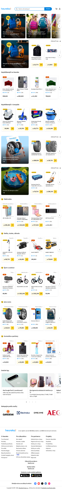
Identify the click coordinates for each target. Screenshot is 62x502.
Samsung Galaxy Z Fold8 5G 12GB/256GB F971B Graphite (22, 218)
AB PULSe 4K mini (50, 218)
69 (51, 324)
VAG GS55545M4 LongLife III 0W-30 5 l (50, 321)
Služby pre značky (35, 448)
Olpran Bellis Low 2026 (22, 286)
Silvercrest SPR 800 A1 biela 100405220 (8, 122)
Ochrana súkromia (20, 451)
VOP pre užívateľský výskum (23, 457)
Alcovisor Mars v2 (35, 321)
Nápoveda (33, 457)
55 (51, 221)
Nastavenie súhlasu (21, 448)
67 (8, 290)
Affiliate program (35, 453)
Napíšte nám (31, 463)
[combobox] (29, 9)
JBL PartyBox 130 (7, 218)
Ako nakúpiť (19, 439)
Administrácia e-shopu (36, 439)
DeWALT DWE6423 (50, 252)
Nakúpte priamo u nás (21, 446)
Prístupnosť (4, 457)
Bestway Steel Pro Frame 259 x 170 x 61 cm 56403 (37, 185)
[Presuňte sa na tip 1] (26, 402)
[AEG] (53, 412)
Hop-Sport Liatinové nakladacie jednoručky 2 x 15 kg (51, 287)
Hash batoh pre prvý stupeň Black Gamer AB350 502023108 (36, 58)
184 (37, 92)
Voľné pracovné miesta (7, 446)
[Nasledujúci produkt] (59, 55)
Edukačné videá (35, 455)
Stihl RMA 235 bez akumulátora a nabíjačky (50, 185)
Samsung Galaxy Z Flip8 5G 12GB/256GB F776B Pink (36, 218)
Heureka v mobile (20, 441)
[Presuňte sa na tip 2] (29, 402)
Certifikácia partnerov (51, 446)
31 (8, 256)
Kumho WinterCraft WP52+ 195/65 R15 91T (8, 321)
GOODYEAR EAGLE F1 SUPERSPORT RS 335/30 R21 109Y (37, 154)
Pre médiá (3, 448)
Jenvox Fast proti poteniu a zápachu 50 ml (51, 356)
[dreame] (38, 412)
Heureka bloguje (5, 451)
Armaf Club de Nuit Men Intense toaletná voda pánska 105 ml (22, 356)
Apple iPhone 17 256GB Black (22, 90)
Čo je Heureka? (5, 439)
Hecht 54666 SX (35, 252)
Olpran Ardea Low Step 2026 (36, 287)
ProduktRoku (49, 444)
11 (36, 221)
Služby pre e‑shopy (36, 444)
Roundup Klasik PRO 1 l (36, 89)
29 (22, 92)
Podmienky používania (6, 444)
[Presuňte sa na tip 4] (35, 402)
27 (22, 324)
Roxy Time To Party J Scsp (51, 58)
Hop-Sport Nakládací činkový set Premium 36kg (8, 287)
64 (51, 256)
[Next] (59, 26)
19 (22, 221)
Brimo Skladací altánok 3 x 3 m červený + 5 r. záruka (8, 90)
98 (36, 358)
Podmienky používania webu (48, 488)
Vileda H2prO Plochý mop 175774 (36, 122)
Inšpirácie (48, 448)
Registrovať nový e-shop (37, 441)
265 (37, 324)
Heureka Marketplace (36, 446)
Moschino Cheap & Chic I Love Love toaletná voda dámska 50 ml (36, 356)
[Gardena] (8, 412)
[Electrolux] (23, 412)
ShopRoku (48, 441)
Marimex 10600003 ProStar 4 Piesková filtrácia (50, 122)
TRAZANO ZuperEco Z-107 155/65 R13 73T (51, 154)
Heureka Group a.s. (23, 488)
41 (8, 358)
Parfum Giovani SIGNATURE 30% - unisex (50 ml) (7, 356)
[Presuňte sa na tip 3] (32, 402)
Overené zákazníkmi (51, 439)
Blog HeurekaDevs (6, 453)
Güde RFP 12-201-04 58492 (7, 253)
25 (8, 125)
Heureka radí (19, 444)
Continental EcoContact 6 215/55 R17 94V (22, 321)
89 (51, 358)
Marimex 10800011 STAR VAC (21, 122)
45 (36, 125)
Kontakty (3, 441)
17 (51, 290)
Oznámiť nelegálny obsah (7, 455)
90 (22, 125)
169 (22, 358)
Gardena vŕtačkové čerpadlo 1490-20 (21, 253)
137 (51, 125)
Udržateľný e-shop (50, 451)
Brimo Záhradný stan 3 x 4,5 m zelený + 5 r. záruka (51, 90)
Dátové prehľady (35, 451)
